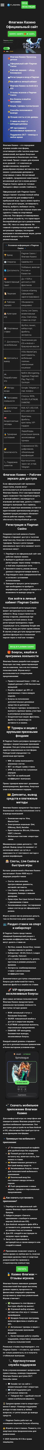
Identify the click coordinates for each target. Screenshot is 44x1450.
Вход (24, 3)
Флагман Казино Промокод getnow (23, 58)
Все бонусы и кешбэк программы (20, 100)
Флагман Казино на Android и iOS (24, 87)
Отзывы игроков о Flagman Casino (23, 93)
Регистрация (28, 7)
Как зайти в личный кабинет (23, 81)
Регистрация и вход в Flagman (24, 77)
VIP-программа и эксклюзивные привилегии (23, 129)
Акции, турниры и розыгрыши (24, 106)
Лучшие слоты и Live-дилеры (24, 117)
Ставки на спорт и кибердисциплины (19, 122)
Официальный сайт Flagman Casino (23, 64)
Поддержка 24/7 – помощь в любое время (24, 136)
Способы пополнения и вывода (21, 111)
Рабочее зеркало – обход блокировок (22, 71)
